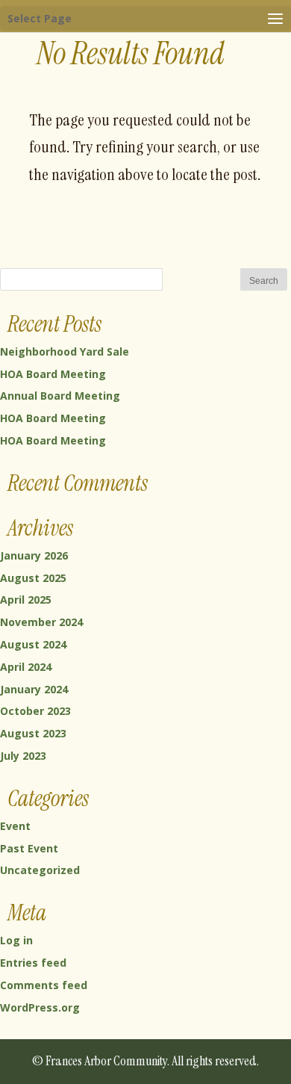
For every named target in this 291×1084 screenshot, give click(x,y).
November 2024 (41, 622)
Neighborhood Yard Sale (64, 351)
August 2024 (33, 644)
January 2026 (34, 555)
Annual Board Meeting (60, 395)
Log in (16, 940)
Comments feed (43, 985)
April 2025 (25, 599)
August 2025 (33, 578)
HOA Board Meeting (53, 374)
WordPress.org (40, 1007)
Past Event (29, 848)
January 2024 (34, 689)
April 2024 (25, 667)
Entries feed (33, 963)
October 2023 (35, 711)
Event (15, 826)
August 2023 (33, 733)
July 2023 (23, 756)
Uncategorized (40, 870)
